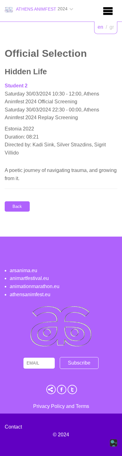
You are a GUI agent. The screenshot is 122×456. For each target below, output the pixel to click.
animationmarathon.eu (34, 286)
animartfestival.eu (29, 278)
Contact (13, 426)
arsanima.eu (23, 270)
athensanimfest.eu (30, 294)
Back (17, 206)
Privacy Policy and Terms (61, 406)
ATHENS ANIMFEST (36, 9)
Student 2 (16, 85)
